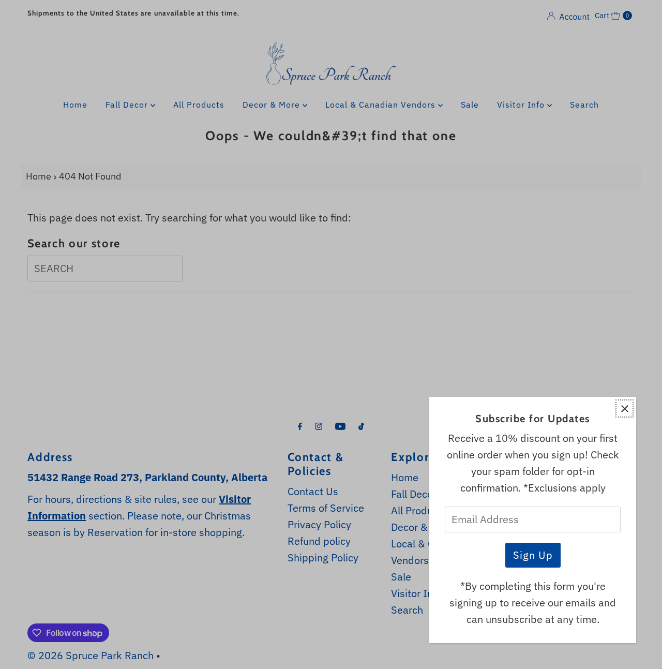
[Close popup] (624, 408)
